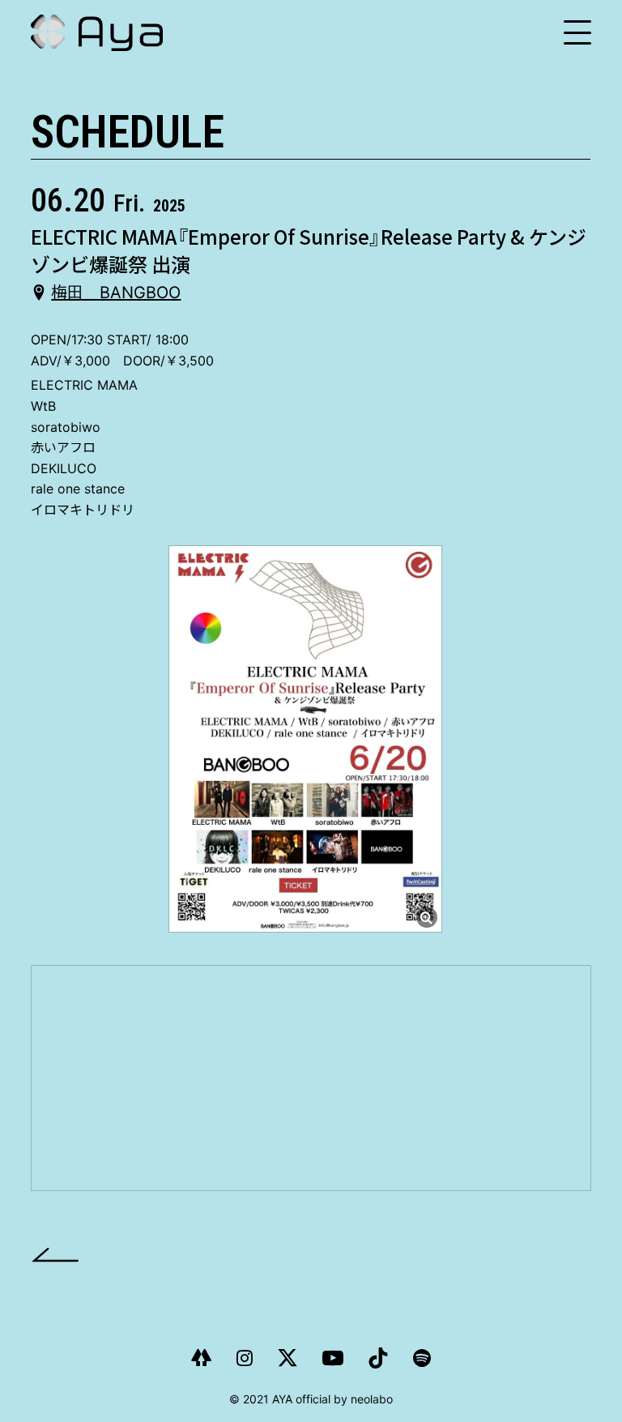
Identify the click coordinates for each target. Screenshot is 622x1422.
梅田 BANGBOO (116, 292)
